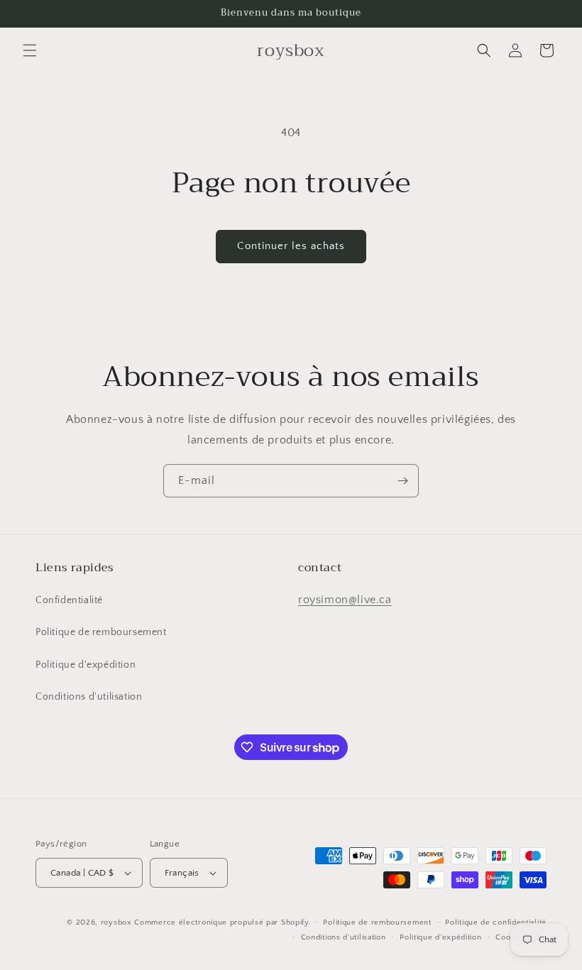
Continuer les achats (291, 246)
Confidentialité (69, 600)
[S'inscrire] (402, 480)
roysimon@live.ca (345, 599)
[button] (29, 50)
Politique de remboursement (101, 632)
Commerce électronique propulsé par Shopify (221, 922)
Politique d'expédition (85, 665)
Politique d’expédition (440, 937)
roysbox (116, 922)
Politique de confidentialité (496, 922)
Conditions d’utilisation (343, 937)
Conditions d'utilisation (88, 696)
